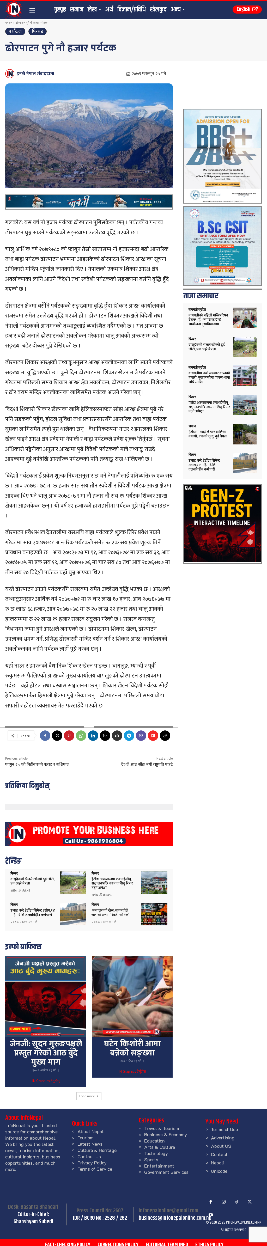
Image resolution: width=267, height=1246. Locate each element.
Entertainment (159, 1166)
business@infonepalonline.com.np (175, 1218)
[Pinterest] (69, 735)
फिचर (38, 31)
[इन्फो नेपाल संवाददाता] (10, 73)
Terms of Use (224, 1129)
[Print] (117, 735)
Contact (219, 1154)
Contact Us (89, 1156)
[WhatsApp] (81, 735)
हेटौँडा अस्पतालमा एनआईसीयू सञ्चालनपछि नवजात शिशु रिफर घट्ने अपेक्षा (112, 883)
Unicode (219, 1171)
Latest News (89, 1144)
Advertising (222, 1137)
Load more (87, 1096)
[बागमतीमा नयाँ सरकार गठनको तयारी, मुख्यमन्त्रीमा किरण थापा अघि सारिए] (245, 375)
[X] (57, 735)
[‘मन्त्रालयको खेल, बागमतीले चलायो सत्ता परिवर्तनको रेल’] (154, 914)
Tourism (85, 1137)
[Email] (105, 735)
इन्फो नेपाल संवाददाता (35, 73)
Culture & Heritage (97, 1150)
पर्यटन (8, 22)
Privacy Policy (92, 1162)
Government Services (166, 1172)
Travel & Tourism (161, 1128)
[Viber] (141, 735)
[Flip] (153, 735)
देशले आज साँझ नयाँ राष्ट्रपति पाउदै (147, 764)
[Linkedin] (93, 735)
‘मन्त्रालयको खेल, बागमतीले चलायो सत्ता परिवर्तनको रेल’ (110, 912)
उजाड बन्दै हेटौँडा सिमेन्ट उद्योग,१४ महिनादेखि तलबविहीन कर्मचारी (32, 912)
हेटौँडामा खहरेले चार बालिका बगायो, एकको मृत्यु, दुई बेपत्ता (208, 434)
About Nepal (90, 1131)
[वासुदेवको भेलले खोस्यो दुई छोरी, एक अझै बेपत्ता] (73, 882)
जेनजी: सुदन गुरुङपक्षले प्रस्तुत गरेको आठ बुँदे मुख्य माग (46, 1053)
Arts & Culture (159, 1147)
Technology (156, 1153)
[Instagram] (224, 1202)
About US (221, 1146)
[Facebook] (45, 735)
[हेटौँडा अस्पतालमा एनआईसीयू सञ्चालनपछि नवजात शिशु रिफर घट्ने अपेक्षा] (154, 882)
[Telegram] (129, 735)
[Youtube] (210, 1215)
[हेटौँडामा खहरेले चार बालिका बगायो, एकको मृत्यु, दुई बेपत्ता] (245, 434)
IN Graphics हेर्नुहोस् (45, 1081)
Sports (151, 1159)
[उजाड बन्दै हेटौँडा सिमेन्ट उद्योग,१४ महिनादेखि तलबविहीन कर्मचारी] (73, 914)
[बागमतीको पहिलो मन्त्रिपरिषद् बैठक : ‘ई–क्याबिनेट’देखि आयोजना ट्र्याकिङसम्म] (245, 318)
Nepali (217, 1162)
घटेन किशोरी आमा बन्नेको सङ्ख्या (132, 1048)
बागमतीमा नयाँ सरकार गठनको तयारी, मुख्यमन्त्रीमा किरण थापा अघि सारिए (209, 377)
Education (154, 1141)
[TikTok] (237, 1202)
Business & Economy (165, 1134)
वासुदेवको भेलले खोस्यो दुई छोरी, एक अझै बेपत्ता (32, 881)
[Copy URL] (165, 735)
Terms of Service (94, 1169)
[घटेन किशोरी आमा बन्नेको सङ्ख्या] (132, 996)
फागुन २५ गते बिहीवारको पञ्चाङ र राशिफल (37, 764)
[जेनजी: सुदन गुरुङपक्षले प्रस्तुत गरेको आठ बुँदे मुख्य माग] (45, 996)
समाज (192, 426)
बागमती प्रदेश (197, 309)
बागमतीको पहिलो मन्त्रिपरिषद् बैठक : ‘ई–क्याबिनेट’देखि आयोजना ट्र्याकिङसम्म (208, 319)
